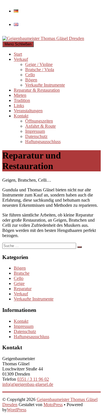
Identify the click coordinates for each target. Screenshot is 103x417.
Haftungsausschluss (43, 141)
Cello (30, 74)
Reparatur (22, 288)
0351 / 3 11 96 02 (33, 379)
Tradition (22, 100)
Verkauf (21, 59)
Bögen (31, 79)
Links (19, 105)
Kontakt (21, 115)
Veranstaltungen (28, 110)
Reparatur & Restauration (37, 90)
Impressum (35, 131)
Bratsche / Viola (39, 69)
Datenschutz (36, 136)
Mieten (20, 95)
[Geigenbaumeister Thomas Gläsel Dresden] (51, 38)
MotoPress (53, 404)
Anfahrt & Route (40, 126)
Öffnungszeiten (39, 121)
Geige (19, 283)
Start (18, 54)
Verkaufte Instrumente (45, 85)
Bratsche (21, 273)
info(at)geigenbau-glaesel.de (27, 384)
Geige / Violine (39, 64)
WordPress (16, 409)
